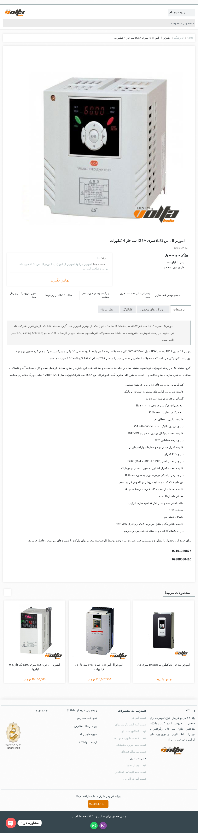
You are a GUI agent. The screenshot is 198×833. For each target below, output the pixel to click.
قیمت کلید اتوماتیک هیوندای (130, 725)
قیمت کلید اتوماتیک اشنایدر (131, 772)
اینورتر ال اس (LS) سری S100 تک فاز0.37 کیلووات (34, 667)
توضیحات (179, 309)
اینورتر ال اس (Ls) (65, 264)
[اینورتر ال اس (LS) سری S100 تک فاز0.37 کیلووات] (34, 630)
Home (189, 38)
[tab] (180, 309)
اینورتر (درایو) (84, 264)
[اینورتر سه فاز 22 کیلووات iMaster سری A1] (163, 630)
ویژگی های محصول (151, 309)
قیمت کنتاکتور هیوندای (134, 731)
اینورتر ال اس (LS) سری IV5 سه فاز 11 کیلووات (99, 665)
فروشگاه (178, 38)
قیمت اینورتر (139, 718)
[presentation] (7, 592)
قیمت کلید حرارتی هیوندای (131, 745)
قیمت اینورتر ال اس (135, 779)
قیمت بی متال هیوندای (133, 752)
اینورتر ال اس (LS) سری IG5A (37, 264)
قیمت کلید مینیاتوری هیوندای (130, 738)
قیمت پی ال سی (137, 765)
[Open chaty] (11, 823)
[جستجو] (6, 23)
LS (98, 258)
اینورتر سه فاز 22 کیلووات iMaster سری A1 (163, 665)
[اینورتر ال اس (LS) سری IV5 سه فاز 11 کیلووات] (99, 630)
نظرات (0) (107, 309)
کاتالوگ (127, 309)
